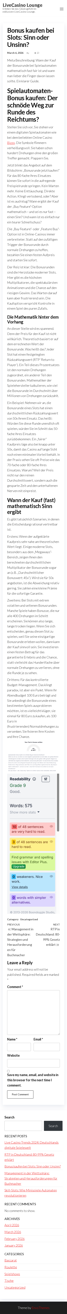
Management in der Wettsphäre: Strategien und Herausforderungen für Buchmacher (30, 1178)
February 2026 (14, 1239)
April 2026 (11, 1225)
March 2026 (12, 1232)
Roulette (10, 1267)
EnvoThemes (40, 1308)
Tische (9, 1281)
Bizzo (11, 143)
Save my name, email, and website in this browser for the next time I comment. (32, 1080)
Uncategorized (29, 919)
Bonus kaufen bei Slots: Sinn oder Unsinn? (32, 1166)
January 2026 (13, 1245)
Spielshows (12, 1274)
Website (13, 1055)
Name (12, 1039)
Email (38, 1039)
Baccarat (10, 1260)
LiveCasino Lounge (22, 5)
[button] (61, 9)
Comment (15, 987)
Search (9, 1117)
